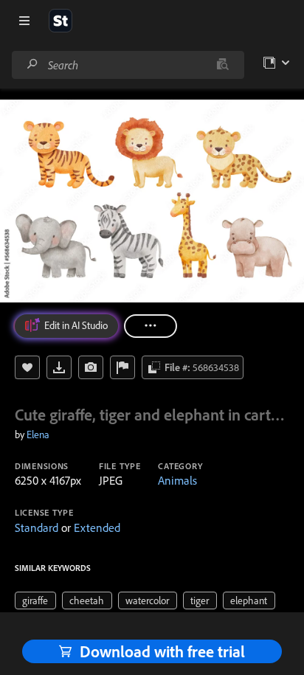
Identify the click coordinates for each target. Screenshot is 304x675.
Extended (97, 527)
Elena (38, 434)
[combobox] (127, 65)
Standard (36, 527)
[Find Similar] (90, 367)
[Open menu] (24, 20)
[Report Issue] (122, 367)
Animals (177, 480)
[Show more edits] (150, 326)
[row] (35, 600)
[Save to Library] (27, 367)
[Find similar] (222, 65)
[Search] (32, 64)
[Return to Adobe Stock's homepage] (60, 20)
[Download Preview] (59, 367)
